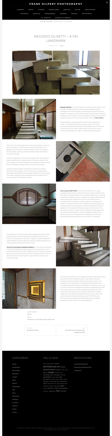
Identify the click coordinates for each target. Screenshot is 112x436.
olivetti (50, 319)
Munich (67, 9)
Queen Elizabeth (63, 17)
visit (53, 319)
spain (62, 386)
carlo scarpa (38, 319)
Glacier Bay (63, 374)
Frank (61, 45)
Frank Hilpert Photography (56, 4)
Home (42, 21)
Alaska (14, 364)
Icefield (57, 377)
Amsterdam (90, 9)
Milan (77, 9)
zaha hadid (63, 391)
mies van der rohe (54, 381)
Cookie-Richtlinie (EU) (81, 364)
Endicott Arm (57, 372)
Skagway (51, 386)
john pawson (46, 379)
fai (43, 319)
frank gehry (57, 374)
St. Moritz (46, 17)
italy (46, 319)
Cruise (62, 369)
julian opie (53, 379)
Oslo (13, 390)
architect (56, 363)
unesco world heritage (60, 388)
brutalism (58, 369)
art (58, 366)
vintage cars (52, 391)
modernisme (63, 381)
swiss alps (45, 388)
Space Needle (57, 386)
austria (63, 367)
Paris (31, 9)
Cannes (63, 13)
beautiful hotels (49, 370)
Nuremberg (50, 13)
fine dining (46, 375)
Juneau (57, 379)
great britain (47, 377)
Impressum (77, 370)
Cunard (66, 369)
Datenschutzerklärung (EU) (82, 367)
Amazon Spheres (50, 363)
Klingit (65, 379)
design (51, 372)
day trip (45, 372)
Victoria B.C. (45, 391)
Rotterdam (15, 396)
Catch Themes (61, 429)
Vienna (41, 9)
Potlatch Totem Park (52, 383)
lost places (46, 381)
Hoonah (53, 377)
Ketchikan (87, 13)
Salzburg (15, 399)
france (51, 374)
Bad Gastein (16, 370)
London (20, 9)
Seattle (36, 13)
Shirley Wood (46, 386)
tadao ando (51, 388)
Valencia (24, 13)
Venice (74, 13)
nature (45, 383)
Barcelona (54, 9)
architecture (31, 319)
